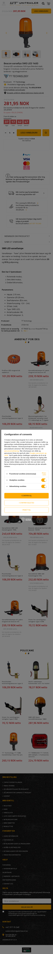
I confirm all (26, 495)
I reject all (26, 509)
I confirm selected (26, 502)
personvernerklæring (11, 451)
